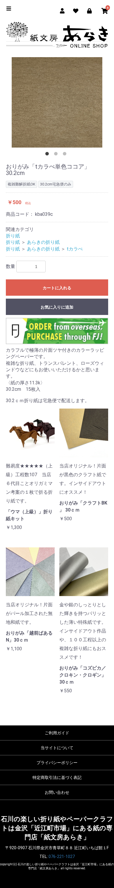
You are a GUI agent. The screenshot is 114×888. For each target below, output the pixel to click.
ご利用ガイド (57, 733)
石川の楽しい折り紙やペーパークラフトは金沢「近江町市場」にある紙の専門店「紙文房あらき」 (57, 828)
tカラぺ (75, 249)
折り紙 (13, 236)
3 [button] (66, 155)
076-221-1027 (62, 856)
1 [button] (48, 155)
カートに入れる (57, 288)
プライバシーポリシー (57, 762)
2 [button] (57, 155)
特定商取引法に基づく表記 (57, 777)
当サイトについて (57, 747)
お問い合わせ (57, 792)
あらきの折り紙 (43, 242)
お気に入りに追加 (57, 307)
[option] (57, 102)
